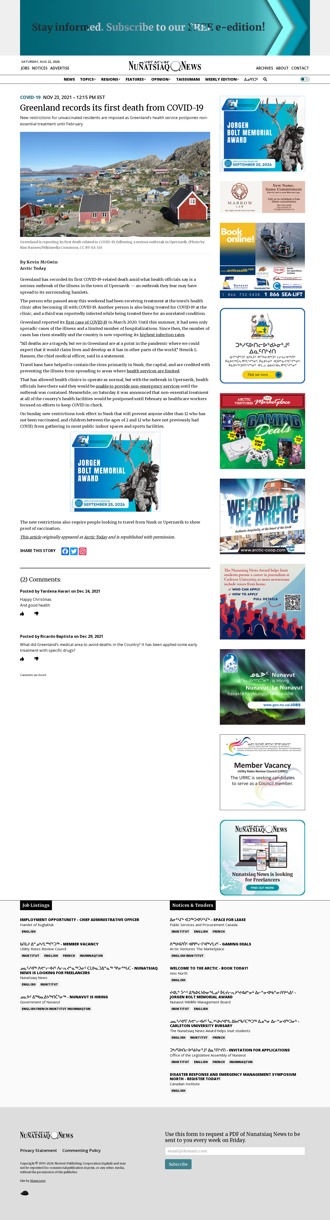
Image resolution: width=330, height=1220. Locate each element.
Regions (109, 79)
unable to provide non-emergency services (138, 386)
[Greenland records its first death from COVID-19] (115, 184)
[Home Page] (165, 65)
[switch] (305, 79)
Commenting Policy (81, 1150)
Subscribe (178, 1164)
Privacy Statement (38, 1150)
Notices (40, 68)
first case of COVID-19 (86, 322)
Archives (264, 68)
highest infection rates (162, 334)
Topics (87, 79)
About (282, 68)
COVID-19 (30, 97)
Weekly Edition (221, 79)
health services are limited (153, 371)
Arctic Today (95, 537)
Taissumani (188, 79)
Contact (300, 68)
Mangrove (37, 1181)
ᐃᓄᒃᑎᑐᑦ (251, 79)
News (69, 79)
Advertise (59, 68)
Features (135, 79)
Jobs (25, 68)
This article (30, 537)
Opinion (160, 79)
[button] (24, 1193)
